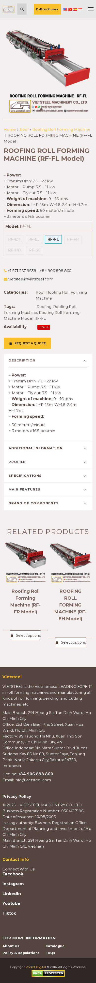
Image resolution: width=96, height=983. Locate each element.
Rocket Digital (36, 967)
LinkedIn (11, 894)
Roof (24, 129)
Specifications (25, 475)
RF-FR (73, 239)
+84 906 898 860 (35, 774)
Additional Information (36, 448)
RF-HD (14, 250)
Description (22, 360)
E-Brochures (47, 9)
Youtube (11, 904)
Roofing (44, 306)
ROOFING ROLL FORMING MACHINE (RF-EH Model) (70, 605)
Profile (17, 462)
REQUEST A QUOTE (30, 343)
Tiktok (9, 913)
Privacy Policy (16, 796)
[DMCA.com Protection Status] (48, 973)
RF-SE (35, 250)
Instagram (13, 884)
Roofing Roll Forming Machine (61, 129)
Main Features (24, 489)
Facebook (12, 874)
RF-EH (14, 239)
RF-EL (34, 239)
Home (10, 129)
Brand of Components (34, 503)
